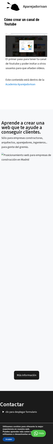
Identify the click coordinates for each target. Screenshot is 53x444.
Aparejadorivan (35, 6)
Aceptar (9, 439)
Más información (26, 375)
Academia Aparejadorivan (20, 84)
